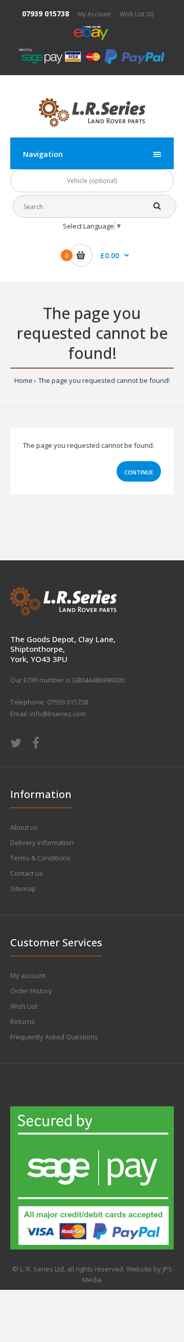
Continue (138, 472)
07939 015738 (45, 13)
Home (23, 380)
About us (24, 827)
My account (27, 975)
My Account (94, 14)
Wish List (23, 1006)
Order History (31, 990)
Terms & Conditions (40, 857)
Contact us (26, 873)
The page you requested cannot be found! (104, 380)
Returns (22, 1021)
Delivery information (42, 842)
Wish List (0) (136, 14)
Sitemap (23, 888)
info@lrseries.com (58, 713)
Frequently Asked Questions (54, 1036)
